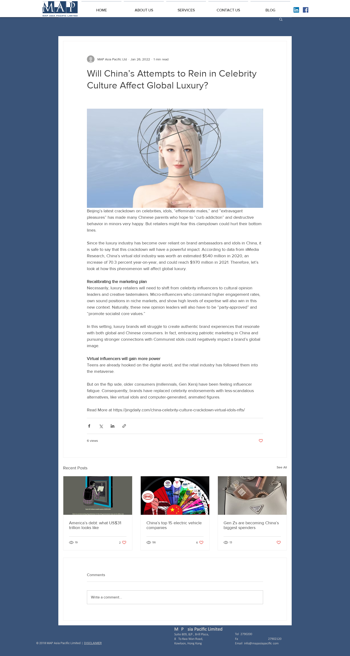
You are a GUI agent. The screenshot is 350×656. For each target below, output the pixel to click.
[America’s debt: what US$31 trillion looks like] (97, 495)
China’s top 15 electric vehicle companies (174, 525)
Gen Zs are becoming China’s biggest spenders (251, 525)
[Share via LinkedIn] (112, 426)
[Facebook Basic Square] (305, 10)
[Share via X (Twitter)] (101, 426)
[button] (144, 8)
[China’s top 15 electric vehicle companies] (175, 495)
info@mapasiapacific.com (261, 643)
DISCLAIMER (93, 643)
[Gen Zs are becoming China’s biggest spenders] (252, 495)
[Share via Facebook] (89, 426)
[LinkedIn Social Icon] (296, 10)
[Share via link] (124, 426)
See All (282, 467)
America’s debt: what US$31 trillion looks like (95, 525)
